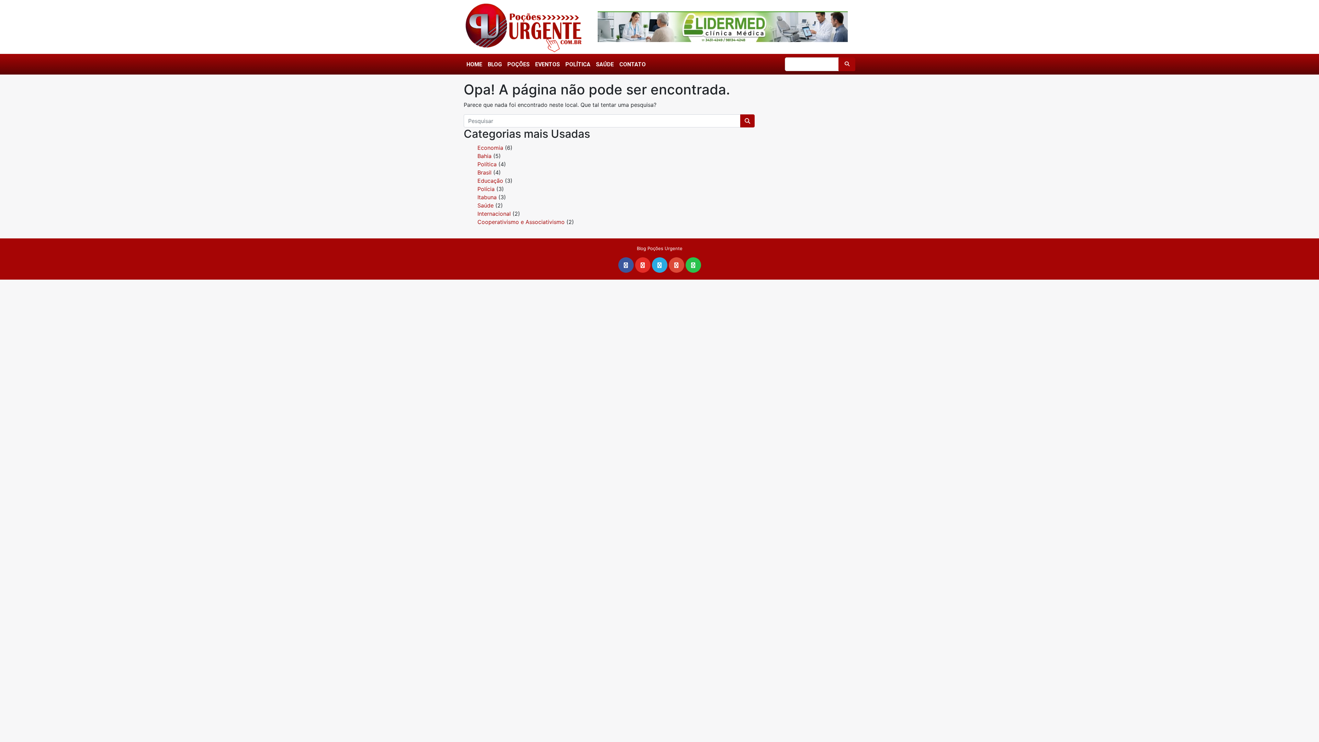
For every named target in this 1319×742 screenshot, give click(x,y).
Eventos (547, 64)
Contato (632, 64)
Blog (495, 64)
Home (474, 64)
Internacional (494, 213)
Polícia (486, 189)
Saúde (605, 64)
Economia (490, 147)
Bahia (484, 156)
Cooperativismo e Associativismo (521, 221)
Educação (490, 180)
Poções (518, 64)
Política (577, 64)
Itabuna (487, 197)
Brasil (484, 172)
